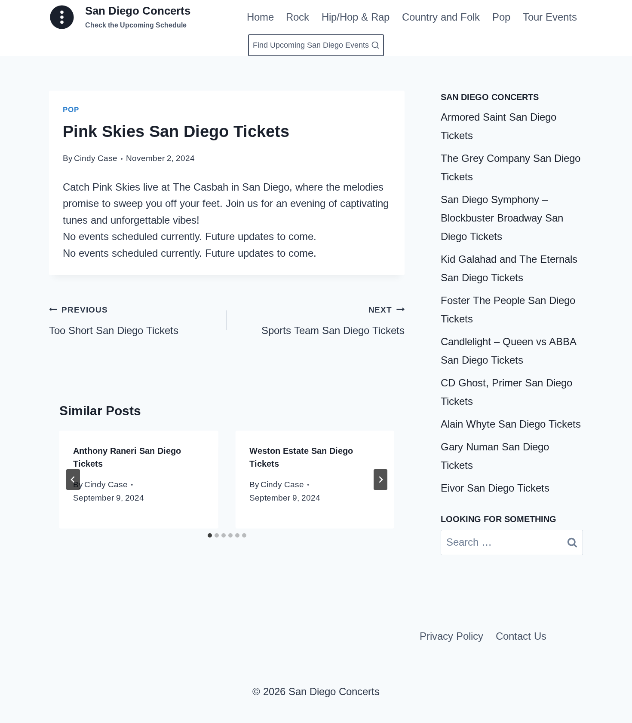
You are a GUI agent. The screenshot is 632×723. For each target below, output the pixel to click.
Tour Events (550, 17)
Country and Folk (441, 17)
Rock (297, 17)
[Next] (380, 479)
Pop (501, 17)
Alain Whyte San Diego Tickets (511, 424)
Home (260, 17)
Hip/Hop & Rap (356, 17)
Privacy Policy (451, 636)
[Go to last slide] (73, 479)
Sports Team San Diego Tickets (333, 320)
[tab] (210, 535)
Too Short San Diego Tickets (113, 320)
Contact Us (521, 636)
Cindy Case (95, 158)
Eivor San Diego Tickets (495, 488)
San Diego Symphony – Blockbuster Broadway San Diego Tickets (502, 218)
